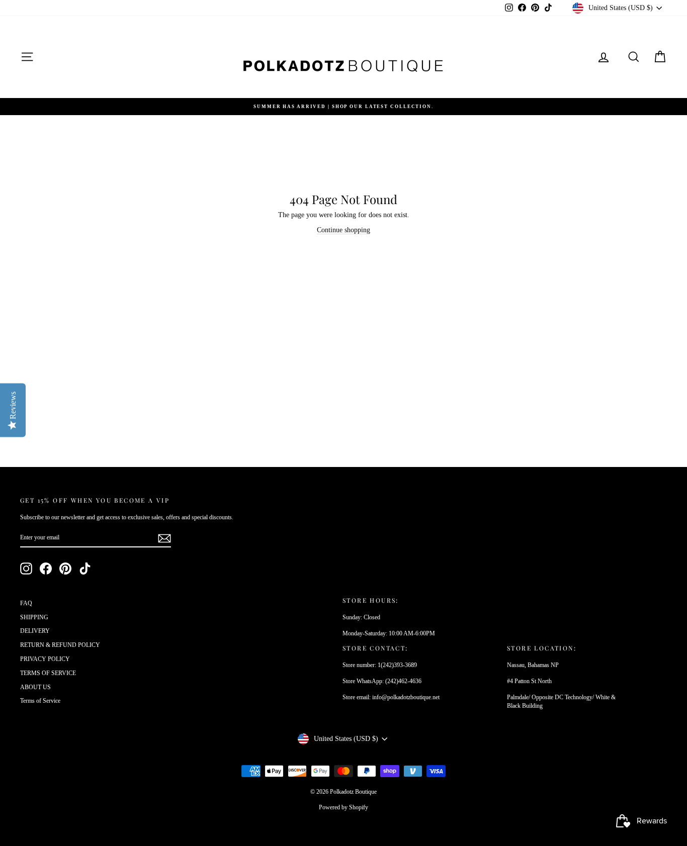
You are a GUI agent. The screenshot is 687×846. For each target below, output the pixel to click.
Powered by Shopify (343, 807)
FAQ (26, 603)
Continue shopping (343, 230)
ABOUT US (35, 687)
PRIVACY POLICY (45, 659)
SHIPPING (34, 617)
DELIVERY (35, 630)
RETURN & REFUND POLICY (60, 644)
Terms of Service (40, 700)
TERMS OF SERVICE (48, 673)
